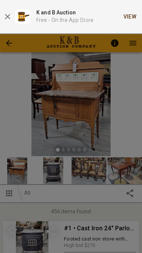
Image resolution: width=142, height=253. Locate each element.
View (130, 17)
